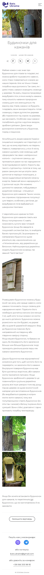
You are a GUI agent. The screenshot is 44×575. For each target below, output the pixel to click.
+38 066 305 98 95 (22, 565)
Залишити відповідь (22, 519)
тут (31, 499)
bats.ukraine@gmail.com (22, 554)
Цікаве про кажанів (26, 55)
